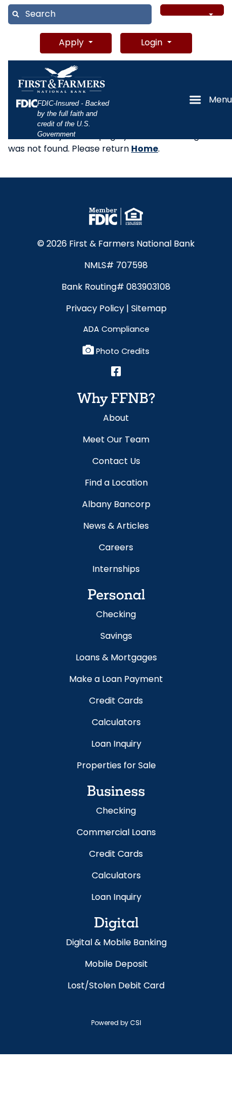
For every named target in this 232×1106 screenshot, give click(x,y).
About (116, 418)
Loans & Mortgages (116, 658)
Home (144, 149)
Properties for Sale (116, 766)
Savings (116, 636)
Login (153, 43)
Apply (72, 43)
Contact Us (116, 462)
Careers (116, 548)
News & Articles (116, 526)
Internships (116, 569)
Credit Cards (116, 701)
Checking (116, 615)
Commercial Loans (116, 833)
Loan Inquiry (116, 744)
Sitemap (149, 309)
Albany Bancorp (116, 505)
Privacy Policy (95, 309)
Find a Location (116, 483)
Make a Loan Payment (116, 679)
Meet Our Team (116, 440)
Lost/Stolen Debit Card (116, 986)
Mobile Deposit (116, 964)
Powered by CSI (116, 1023)
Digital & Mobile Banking (116, 943)
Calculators (116, 723)
